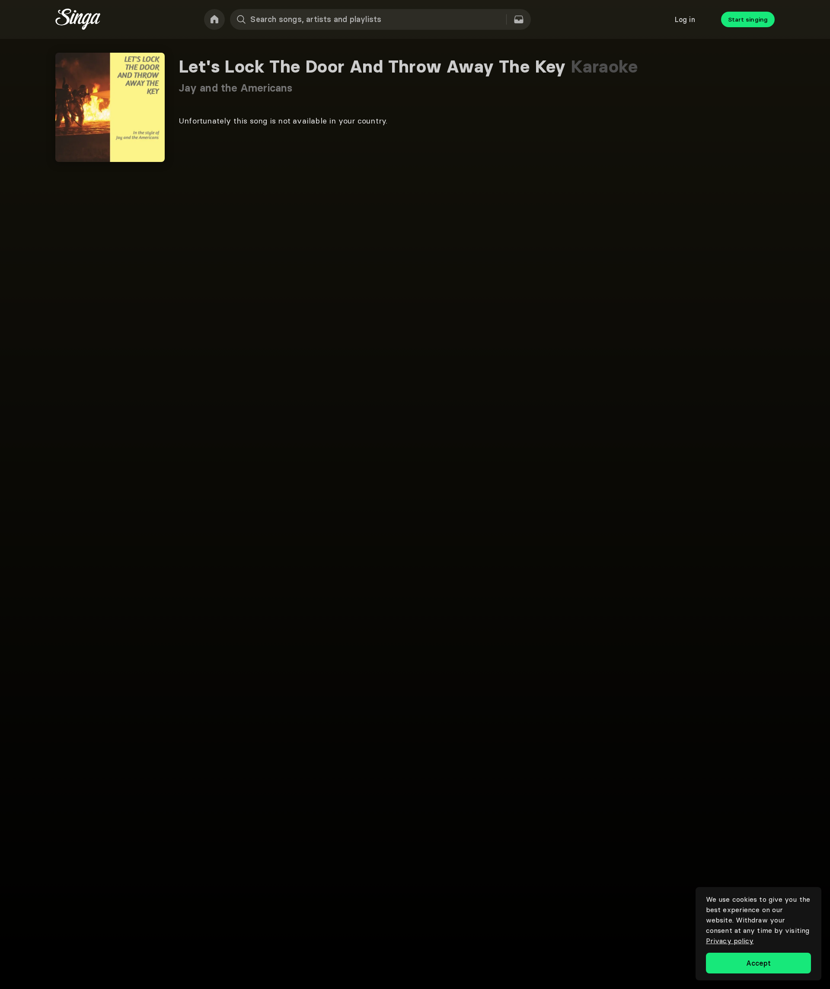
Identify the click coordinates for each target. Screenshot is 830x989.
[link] (214, 19)
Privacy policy (729, 940)
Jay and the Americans (235, 88)
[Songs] (519, 19)
